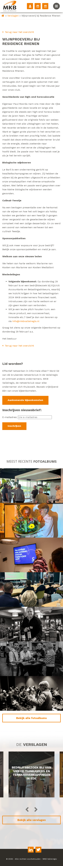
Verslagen (13, 15)
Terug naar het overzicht (19, 32)
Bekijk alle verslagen (31, 820)
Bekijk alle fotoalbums (31, 718)
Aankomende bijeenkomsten (25, 400)
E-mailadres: (10, 417)
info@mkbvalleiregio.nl (25, 321)
